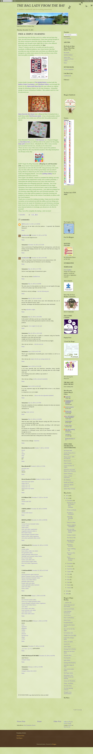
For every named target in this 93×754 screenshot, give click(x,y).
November (70, 563)
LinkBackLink (67, 75)
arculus (23, 632)
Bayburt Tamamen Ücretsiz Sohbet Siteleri (32, 576)
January (69, 587)
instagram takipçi (26, 659)
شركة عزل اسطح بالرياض (27, 648)
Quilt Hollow (68, 421)
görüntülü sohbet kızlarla (28, 581)
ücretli (23, 470)
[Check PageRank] (68, 69)
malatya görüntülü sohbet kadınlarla (30, 585)
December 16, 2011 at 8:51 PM (39, 257)
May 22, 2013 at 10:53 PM (35, 316)
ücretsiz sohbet (25, 525)
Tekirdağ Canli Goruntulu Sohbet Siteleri (32, 556)
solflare (23, 630)
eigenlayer (24, 626)
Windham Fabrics (43, 84)
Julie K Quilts (67, 646)
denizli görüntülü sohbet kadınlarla (30, 574)
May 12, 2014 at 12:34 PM (35, 419)
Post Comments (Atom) (29, 725)
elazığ (23, 453)
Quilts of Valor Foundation (26, 84)
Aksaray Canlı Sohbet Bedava (29, 579)
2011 (67, 498)
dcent (23, 625)
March (69, 585)
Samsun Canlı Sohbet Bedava (29, 605)
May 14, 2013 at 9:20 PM (34, 283)
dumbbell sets (36, 276)
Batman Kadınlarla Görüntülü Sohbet (31, 578)
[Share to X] (34, 214)
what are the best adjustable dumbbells (44, 395)
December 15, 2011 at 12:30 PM (32, 224)
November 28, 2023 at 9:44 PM (39, 508)
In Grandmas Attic (68, 633)
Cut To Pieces (67, 615)
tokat (23, 455)
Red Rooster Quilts (35, 116)
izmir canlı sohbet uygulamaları (29, 529)
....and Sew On (67, 602)
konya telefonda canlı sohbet (29, 610)
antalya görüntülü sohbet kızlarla (30, 554)
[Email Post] (29, 214)
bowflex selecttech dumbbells (40, 379)
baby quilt (21, 144)
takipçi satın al (25, 483)
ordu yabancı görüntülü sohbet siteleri (31, 538)
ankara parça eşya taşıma (28, 481)
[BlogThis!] (33, 214)
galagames (24, 628)
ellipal (23, 637)
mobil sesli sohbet (26, 586)
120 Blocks (68, 434)
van (22, 452)
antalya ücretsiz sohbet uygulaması (30, 536)
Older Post (57, 721)
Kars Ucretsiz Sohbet (27, 558)
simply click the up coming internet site (40, 359)
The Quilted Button (41, 82)
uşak (23, 457)
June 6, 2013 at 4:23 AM (34, 351)
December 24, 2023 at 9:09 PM (39, 520)
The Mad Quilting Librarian (70, 430)
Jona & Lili (67, 644)
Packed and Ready (71, 510)
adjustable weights (30, 309)
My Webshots (67, 480)
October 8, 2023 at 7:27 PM (38, 466)
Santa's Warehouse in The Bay (71, 558)
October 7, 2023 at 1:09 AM (42, 448)
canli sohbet (25, 606)
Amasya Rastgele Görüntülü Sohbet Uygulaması (34, 603)
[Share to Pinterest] (37, 214)
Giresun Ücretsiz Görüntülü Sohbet (30, 524)
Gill (23, 224)
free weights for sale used (35, 326)
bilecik (23, 450)
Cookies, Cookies (71, 535)
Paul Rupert (19, 738)
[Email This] (32, 214)
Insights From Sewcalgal (70, 635)
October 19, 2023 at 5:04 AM (43, 479)
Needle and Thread (68, 482)
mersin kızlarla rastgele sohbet (29, 561)
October (69, 566)
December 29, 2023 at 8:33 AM (40, 570)
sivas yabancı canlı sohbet (28, 608)
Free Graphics (67, 270)
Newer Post (21, 721)
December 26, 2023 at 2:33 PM (40, 545)
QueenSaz (36, 440)
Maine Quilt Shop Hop (34, 86)
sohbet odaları (25, 527)
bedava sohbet (25, 588)
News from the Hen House (26, 114)
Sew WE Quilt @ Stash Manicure (69, 417)
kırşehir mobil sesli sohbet (28, 583)
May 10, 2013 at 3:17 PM (34, 269)
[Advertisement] (39, 709)
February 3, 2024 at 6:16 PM (40, 621)
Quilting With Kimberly (70, 662)
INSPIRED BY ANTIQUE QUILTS (69, 402)
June (68, 577)
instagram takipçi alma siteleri (29, 671)
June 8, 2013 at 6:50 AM (34, 386)
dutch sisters (68, 425)
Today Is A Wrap (71, 522)
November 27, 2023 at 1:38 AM (40, 497)
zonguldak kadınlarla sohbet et (29, 531)
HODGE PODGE (68, 55)
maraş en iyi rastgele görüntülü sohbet (31, 601)
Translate (69, 38)
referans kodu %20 (26, 501)
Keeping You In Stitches (70, 649)
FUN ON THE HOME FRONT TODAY (71, 531)
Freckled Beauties (68, 622)
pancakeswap (25, 635)
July (68, 574)
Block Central (67, 460)
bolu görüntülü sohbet (27, 552)
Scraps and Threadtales (68, 411)
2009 (67, 593)
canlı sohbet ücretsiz (27, 612)
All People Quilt (68, 450)
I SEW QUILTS (69, 407)
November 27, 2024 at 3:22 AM (36, 646)
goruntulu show (25, 468)
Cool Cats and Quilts (69, 609)
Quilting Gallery (47, 173)
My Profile (66, 52)
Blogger (54, 744)
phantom (24, 633)
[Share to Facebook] (35, 214)
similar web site (30, 412)
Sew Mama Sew (25, 142)
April (68, 582)
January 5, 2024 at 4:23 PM (38, 595)
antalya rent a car (26, 485)
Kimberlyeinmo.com (70, 439)
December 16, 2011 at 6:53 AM (36, 244)
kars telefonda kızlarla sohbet (29, 599)
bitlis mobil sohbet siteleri (28, 613)
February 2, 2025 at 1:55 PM (35, 667)
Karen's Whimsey (68, 473)
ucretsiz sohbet (25, 549)
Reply (23, 230)
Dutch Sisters (67, 620)
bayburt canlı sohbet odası (28, 559)
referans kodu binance (27, 512)
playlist (70, 725)
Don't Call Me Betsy (69, 617)
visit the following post (43, 291)
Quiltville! (68, 397)
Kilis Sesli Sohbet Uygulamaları (30, 563)
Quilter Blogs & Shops (69, 488)
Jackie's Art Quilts (68, 641)
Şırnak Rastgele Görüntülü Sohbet (30, 534)
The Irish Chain (68, 685)
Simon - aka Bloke (68, 683)
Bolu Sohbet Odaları (27, 532)
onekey (23, 639)
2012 (67, 495)
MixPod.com (67, 727)
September (70, 569)
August (69, 571)
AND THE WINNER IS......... (70, 518)
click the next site (38, 344)
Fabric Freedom (68, 463)
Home (39, 721)
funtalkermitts (25, 235)
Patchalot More (67, 655)
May (68, 579)
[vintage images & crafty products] (69, 233)
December (70, 500)
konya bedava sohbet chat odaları (30, 551)
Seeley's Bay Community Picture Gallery (69, 59)
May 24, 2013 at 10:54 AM (35, 333)
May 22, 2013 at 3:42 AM (34, 298)
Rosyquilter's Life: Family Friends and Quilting (68, 677)
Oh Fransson (40, 140)
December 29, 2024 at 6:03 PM (47, 655)
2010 (67, 591)
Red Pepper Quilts (68, 673)
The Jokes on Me (71, 537)
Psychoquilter (67, 657)
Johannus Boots (20, 735)
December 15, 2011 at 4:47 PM (39, 235)
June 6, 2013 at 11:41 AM (34, 366)
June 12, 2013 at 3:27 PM (34, 402)
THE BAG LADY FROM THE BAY (41, 5)
